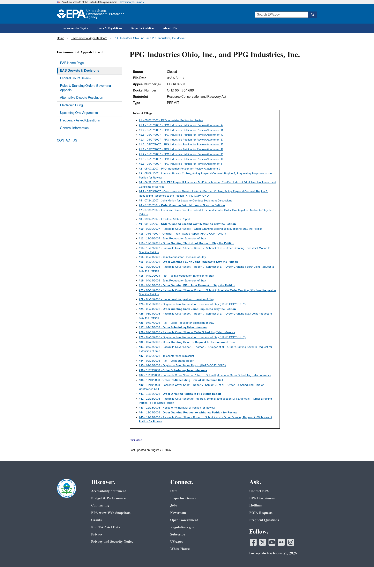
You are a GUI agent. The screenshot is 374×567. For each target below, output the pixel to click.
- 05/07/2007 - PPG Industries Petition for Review (171, 120)
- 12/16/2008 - (180, 393)
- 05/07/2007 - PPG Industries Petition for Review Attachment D (181, 139)
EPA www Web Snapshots (111, 513)
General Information (74, 128)
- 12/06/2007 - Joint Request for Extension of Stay (172, 238)
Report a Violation (142, 28)
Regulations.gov (182, 527)
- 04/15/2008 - (187, 285)
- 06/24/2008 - (187, 308)
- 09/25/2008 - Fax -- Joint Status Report (166, 360)
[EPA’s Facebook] (253, 542)
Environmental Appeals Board (89, 38)
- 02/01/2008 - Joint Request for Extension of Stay (172, 256)
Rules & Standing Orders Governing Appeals (85, 88)
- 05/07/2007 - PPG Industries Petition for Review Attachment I (180, 163)
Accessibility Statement (108, 491)
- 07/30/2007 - (182, 205)
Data (173, 491)
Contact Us (67, 140)
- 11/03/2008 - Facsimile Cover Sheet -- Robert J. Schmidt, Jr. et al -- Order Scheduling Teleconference (205, 375)
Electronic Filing (71, 105)
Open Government (184, 520)
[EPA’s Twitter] (262, 542)
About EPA (170, 28)
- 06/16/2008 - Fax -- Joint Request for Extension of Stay (176, 299)
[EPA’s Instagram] (291, 542)
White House (180, 549)
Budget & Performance (108, 498)
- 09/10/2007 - (187, 223)
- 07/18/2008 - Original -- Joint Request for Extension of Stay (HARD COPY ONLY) (192, 337)
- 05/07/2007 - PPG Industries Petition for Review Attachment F (181, 149)
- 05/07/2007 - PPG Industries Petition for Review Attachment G (181, 154)
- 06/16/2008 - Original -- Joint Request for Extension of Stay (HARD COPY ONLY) (192, 304)
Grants (96, 520)
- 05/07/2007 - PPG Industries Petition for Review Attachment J (179, 168)
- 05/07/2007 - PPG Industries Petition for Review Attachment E (181, 144)
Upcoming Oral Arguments (79, 112)
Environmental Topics (75, 28)
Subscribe (177, 534)
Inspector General (184, 498)
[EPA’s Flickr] (281, 542)
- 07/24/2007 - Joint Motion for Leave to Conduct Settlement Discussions (185, 200)
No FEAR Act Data (105, 527)
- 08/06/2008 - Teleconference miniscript (166, 355)
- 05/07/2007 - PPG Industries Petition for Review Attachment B (181, 130)
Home (60, 38)
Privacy (97, 534)
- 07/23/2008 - (187, 342)
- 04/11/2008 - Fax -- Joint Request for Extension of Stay (176, 275)
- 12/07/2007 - (186, 243)
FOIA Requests (261, 513)
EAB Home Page (72, 63)
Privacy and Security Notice (112, 542)
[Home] (90, 14)
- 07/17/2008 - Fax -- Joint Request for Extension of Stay (176, 322)
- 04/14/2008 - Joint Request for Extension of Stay (172, 280)
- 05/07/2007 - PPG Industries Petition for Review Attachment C (181, 134)
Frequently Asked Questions (80, 120)
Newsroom (178, 513)
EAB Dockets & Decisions (79, 70)
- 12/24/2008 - (188, 412)
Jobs (173, 505)
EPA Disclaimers (262, 498)
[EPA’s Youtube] (272, 542)
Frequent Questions (264, 520)
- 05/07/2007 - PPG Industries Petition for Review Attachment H (181, 159)
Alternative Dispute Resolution (81, 97)
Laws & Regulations (109, 28)
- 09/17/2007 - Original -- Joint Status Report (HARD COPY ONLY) (182, 233)
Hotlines (255, 505)
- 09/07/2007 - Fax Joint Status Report (164, 219)
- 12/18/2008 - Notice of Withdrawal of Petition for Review (177, 407)
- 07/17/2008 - (173, 327)
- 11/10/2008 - (181, 380)
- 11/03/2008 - (173, 370)
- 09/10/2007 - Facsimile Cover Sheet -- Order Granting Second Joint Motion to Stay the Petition (201, 228)
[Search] (312, 14)
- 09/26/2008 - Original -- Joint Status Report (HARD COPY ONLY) (182, 365)
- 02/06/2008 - (188, 261)
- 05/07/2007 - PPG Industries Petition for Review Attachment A (181, 125)
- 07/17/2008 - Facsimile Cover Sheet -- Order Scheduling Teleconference (187, 332)
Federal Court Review (75, 78)
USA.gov (176, 542)
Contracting (100, 505)
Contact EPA (259, 491)
